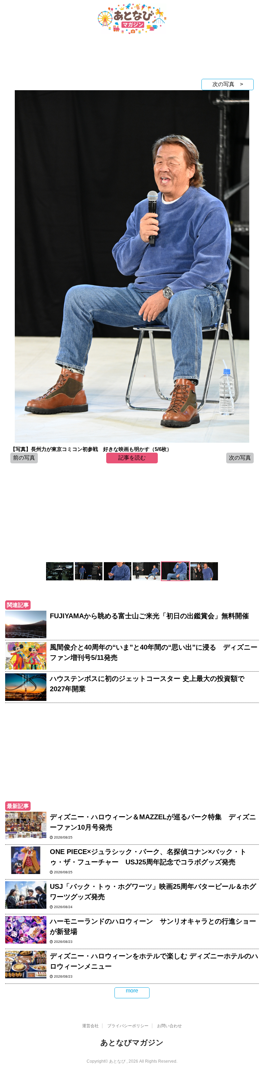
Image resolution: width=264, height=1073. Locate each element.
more (132, 990)
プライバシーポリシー (127, 1025)
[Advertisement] (132, 58)
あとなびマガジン (132, 1042)
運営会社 (90, 1025)
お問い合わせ (169, 1025)
